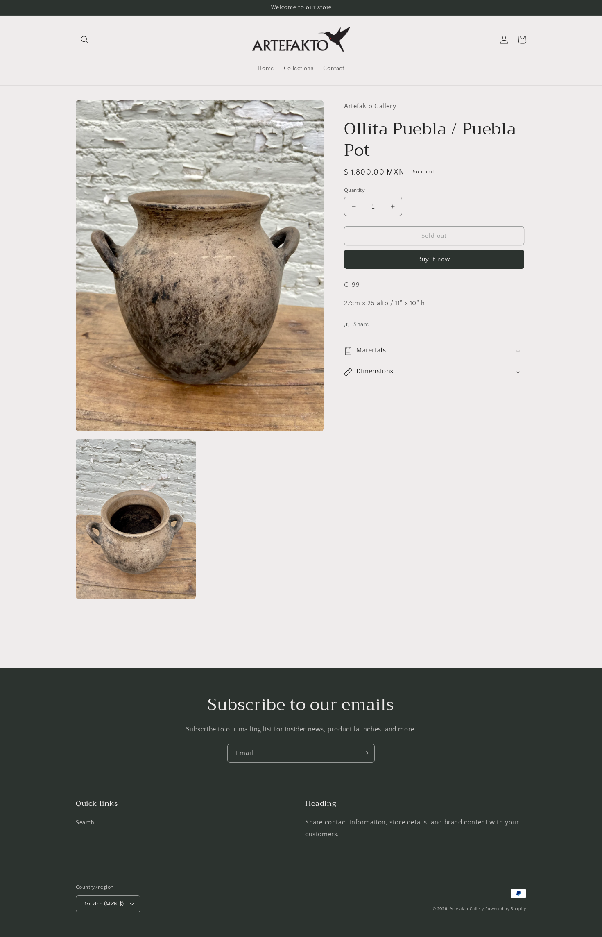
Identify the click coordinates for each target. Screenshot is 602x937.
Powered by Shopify (505, 909)
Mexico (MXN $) (104, 904)
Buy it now (434, 259)
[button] (85, 40)
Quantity (354, 190)
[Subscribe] (365, 753)
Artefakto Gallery (467, 909)
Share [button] (361, 324)
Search (85, 822)
